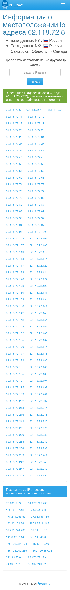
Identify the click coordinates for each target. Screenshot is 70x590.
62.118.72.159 (38, 326)
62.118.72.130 (15, 292)
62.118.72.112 (38, 252)
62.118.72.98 (14, 231)
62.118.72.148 (38, 313)
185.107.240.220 (36, 564)
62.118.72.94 (14, 225)
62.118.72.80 (36, 198)
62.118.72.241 (38, 455)
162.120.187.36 (42, 550)
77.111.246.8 (38, 537)
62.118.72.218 (38, 414)
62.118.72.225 (38, 428)
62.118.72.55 (14, 164)
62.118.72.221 (15, 428)
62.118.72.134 (38, 299)
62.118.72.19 (36, 123)
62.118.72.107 (15, 245)
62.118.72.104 (38, 238)
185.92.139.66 (15, 523)
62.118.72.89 (36, 211)
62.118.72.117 (15, 265)
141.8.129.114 (15, 537)
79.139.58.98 (14, 503)
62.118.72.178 (38, 353)
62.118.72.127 (38, 279)
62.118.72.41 (36, 150)
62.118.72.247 (15, 468)
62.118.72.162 (15, 333)
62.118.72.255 (38, 475)
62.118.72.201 (38, 394)
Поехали (35, 81)
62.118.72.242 (15, 462)
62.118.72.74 (14, 191)
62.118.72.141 (38, 306)
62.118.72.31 (36, 137)
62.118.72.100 (37, 231)
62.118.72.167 (38, 340)
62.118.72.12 (36, 116)
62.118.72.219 (15, 421)
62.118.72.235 (38, 441)
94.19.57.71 (13, 564)
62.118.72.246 (38, 462)
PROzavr (16, 4)
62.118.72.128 (15, 286)
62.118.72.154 (38, 320)
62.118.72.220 (38, 421)
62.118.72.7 (33, 110)
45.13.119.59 (41, 544)
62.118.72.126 (15, 279)
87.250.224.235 (15, 530)
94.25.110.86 (39, 510)
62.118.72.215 (38, 408)
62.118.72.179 (15, 360)
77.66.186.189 (40, 516)
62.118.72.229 (15, 435)
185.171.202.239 (16, 550)
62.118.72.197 (38, 387)
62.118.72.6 (13, 110)
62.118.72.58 (14, 171)
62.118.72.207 (38, 401)
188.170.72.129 (36, 557)
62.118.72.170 (15, 347)
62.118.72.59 (36, 171)
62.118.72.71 (14, 184)
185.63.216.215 (39, 523)
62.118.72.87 (36, 204)
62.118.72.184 (38, 367)
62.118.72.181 (15, 367)
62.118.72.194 (38, 380)
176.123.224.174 (16, 544)
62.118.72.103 (15, 238)
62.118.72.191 (15, 380)
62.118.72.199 (15, 394)
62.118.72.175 (38, 347)
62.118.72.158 (15, 326)
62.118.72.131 (38, 292)
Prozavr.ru (44, 583)
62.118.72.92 (36, 218)
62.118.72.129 (38, 286)
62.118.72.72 (36, 184)
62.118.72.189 (38, 374)
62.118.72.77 (36, 191)
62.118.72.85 (14, 204)
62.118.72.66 (36, 177)
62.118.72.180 (38, 360)
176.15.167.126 (15, 510)
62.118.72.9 (54, 110)
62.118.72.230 (38, 435)
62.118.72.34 (14, 143)
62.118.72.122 (15, 272)
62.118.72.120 (38, 265)
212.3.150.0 (13, 557)
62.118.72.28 (36, 130)
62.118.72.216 (15, 414)
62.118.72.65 (14, 177)
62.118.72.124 (38, 272)
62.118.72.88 (14, 211)
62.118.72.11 (14, 116)
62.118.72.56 (36, 164)
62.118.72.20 (14, 130)
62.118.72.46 (14, 157)
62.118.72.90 (14, 218)
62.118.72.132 (15, 299)
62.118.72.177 (15, 353)
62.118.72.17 (14, 123)
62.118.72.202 (15, 401)
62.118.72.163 (38, 333)
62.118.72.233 (15, 441)
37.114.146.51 (40, 530)
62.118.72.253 (15, 475)
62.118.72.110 (15, 252)
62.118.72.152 (15, 320)
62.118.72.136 (15, 306)
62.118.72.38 (14, 150)
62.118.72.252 (38, 468)
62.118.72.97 (36, 225)
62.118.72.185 (15, 374)
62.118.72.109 (38, 245)
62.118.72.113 (15, 259)
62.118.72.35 (36, 143)
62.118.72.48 (36, 157)
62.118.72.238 (38, 448)
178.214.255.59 (15, 516)
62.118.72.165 (15, 340)
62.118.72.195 (15, 387)
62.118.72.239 (15, 455)
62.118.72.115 (38, 259)
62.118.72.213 (15, 408)
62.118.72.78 (14, 198)
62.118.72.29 (14, 137)
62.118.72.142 (15, 313)
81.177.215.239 (37, 503)
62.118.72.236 (15, 448)
